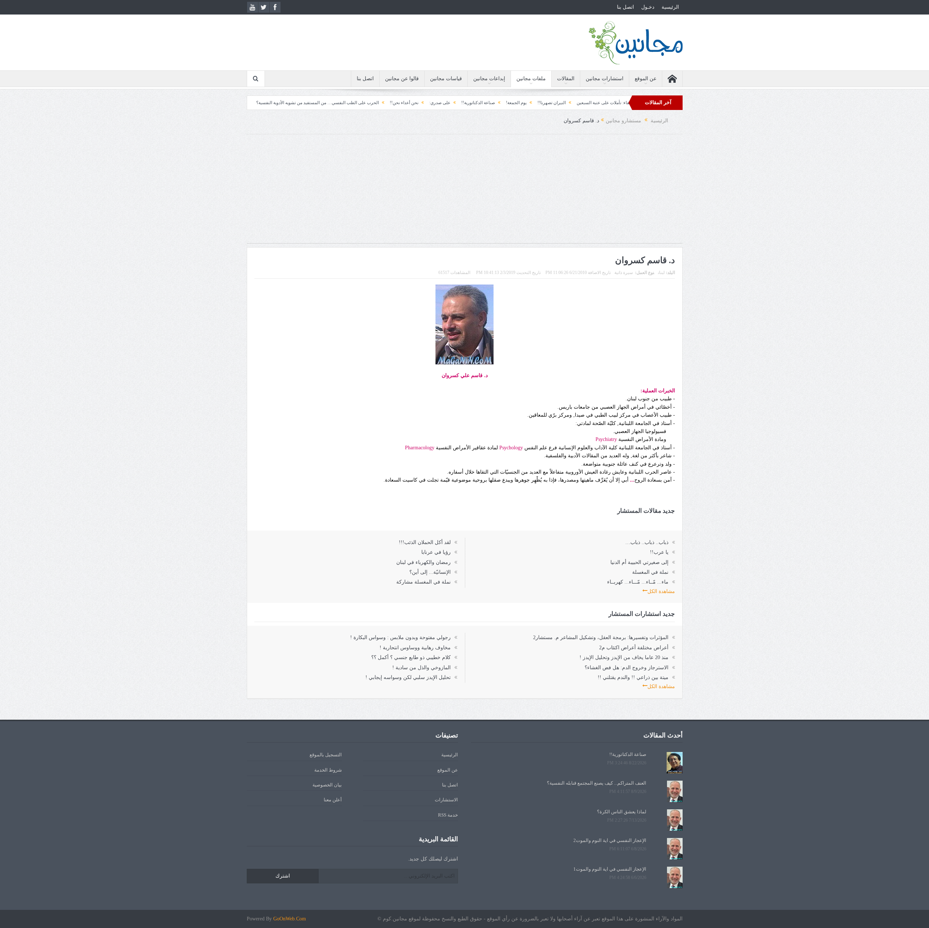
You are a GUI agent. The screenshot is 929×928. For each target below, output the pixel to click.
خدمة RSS (448, 815)
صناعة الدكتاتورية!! (512, 102)
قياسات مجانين (446, 78)
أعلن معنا (333, 799)
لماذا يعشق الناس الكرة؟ (621, 811)
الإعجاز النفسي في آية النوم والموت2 (609, 840)
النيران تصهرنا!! (586, 102)
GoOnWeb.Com (289, 918)
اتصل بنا (625, 7)
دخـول (647, 7)
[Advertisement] (464, 192)
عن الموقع (645, 78)
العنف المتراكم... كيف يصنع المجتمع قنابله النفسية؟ (596, 783)
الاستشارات (446, 799)
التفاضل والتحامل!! (262, 102)
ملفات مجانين (531, 78)
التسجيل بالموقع (326, 754)
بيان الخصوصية (327, 785)
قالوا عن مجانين (402, 78)
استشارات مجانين (604, 78)
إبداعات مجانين (489, 78)
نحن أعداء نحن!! (438, 102)
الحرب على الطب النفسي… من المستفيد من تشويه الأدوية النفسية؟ (351, 102)
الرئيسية (670, 7)
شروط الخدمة (328, 770)
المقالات (565, 78)
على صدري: (473, 102)
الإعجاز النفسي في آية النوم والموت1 (609, 869)
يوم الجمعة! (550, 102)
